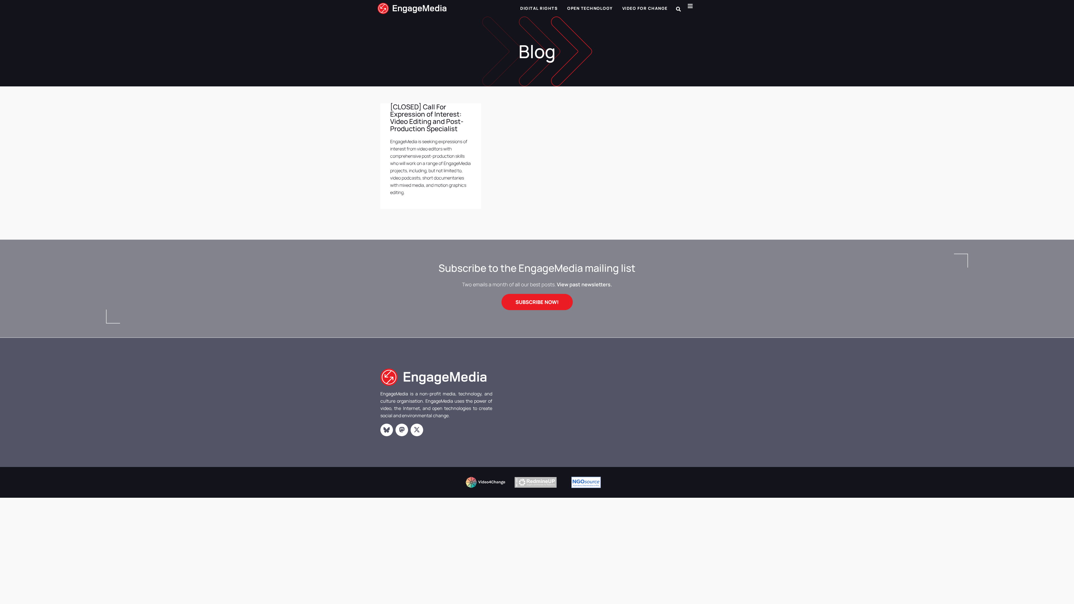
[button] (678, 9)
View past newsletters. (584, 284)
